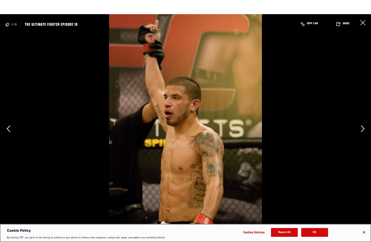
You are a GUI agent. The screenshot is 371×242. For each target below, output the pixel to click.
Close (362, 22)
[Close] (364, 232)
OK (314, 232)
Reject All (284, 232)
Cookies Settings (254, 232)
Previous (8, 128)
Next (362, 128)
